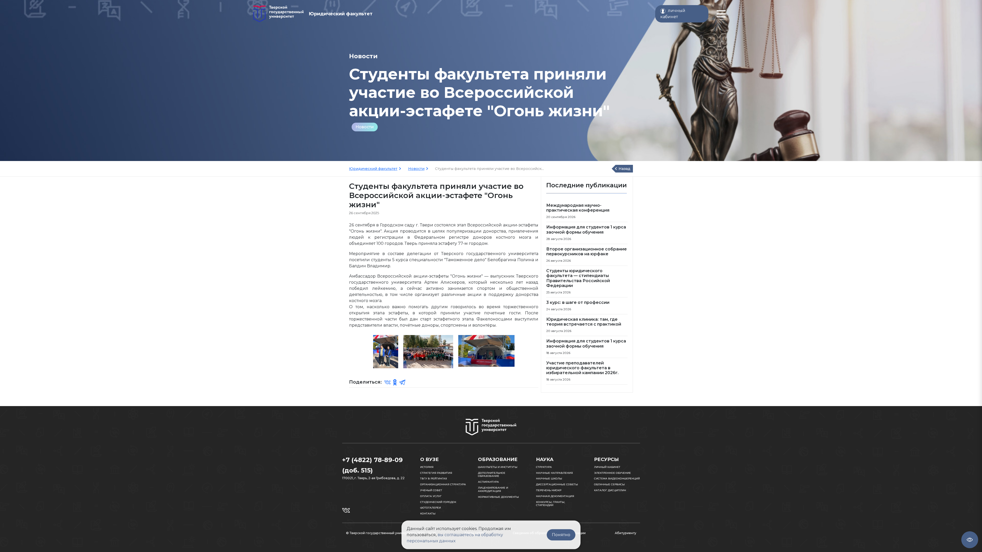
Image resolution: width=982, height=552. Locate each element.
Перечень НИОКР (548, 490)
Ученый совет (431, 490)
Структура (544, 467)
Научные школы (549, 478)
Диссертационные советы (557, 484)
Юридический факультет (373, 168)
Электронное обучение (612, 473)
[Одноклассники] (395, 382)
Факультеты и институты (497, 467)
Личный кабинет (607, 467)
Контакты (428, 513)
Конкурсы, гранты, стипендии (550, 503)
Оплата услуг (431, 496)
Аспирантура (488, 482)
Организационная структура (443, 484)
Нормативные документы (498, 497)
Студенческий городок (438, 502)
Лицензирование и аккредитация (493, 489)
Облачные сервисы (609, 484)
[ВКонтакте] (387, 382)
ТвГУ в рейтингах (433, 478)
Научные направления (554, 473)
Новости (364, 126)
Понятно (561, 534)
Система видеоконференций (617, 478)
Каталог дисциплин (610, 490)
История (426, 467)
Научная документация (555, 496)
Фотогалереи (430, 507)
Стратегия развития (436, 473)
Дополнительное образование (491, 474)
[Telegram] (402, 382)
